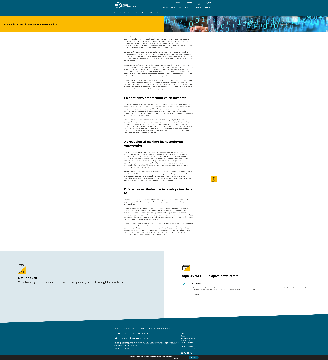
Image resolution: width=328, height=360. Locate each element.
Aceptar (193, 357)
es (206, 2)
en (209, 2)
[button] (199, 3)
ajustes (176, 358)
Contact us (249, 289)
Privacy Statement (279, 287)
